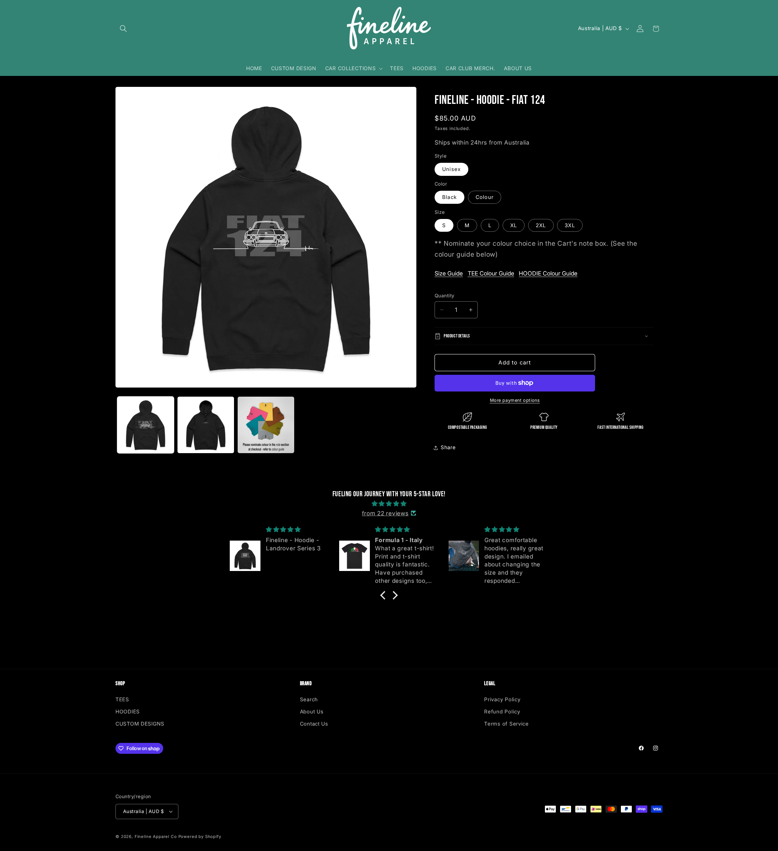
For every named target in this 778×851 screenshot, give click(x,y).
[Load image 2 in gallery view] (205, 425)
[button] (123, 29)
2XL (541, 225)
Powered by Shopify (199, 836)
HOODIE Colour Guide (548, 273)
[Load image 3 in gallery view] (266, 425)
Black (449, 197)
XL (513, 225)
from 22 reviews (385, 513)
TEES (122, 699)
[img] (389, 503)
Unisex (451, 169)
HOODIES (127, 712)
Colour (485, 197)
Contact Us (314, 724)
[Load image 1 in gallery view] (145, 425)
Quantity (445, 296)
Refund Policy (502, 712)
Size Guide (449, 273)
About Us (312, 712)
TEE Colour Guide (491, 273)
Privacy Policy (502, 699)
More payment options (515, 400)
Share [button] (448, 447)
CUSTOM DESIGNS (139, 724)
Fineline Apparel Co (156, 836)
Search (309, 699)
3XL (570, 225)
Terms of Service (506, 724)
